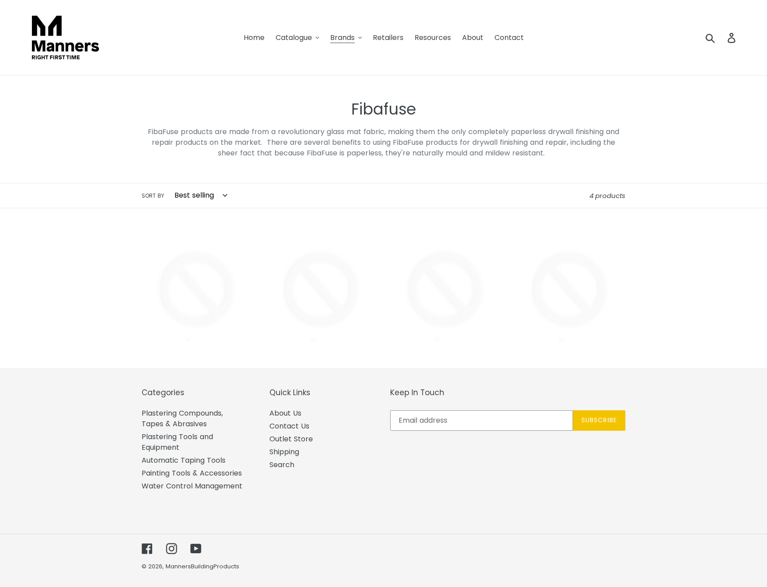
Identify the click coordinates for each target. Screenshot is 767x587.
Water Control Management (192, 486)
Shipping (284, 452)
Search (281, 465)
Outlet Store (291, 439)
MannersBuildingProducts (202, 566)
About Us (285, 413)
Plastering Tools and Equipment (177, 442)
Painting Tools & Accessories (192, 473)
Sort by (153, 195)
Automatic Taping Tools (183, 460)
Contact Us (289, 426)
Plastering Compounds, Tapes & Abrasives (182, 418)
